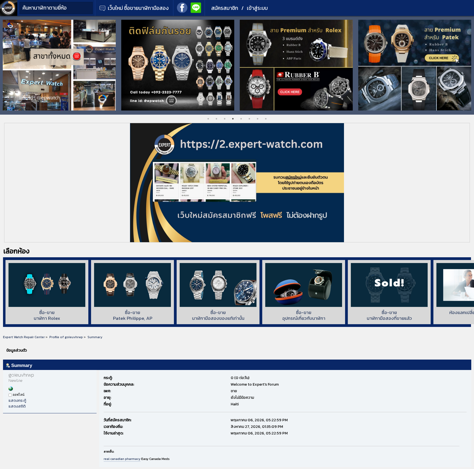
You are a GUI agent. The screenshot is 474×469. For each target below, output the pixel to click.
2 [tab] (216, 119)
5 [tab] (241, 119)
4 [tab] (233, 119)
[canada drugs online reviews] (11, 389)
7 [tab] (257, 119)
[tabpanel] (59, 65)
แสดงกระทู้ (17, 400)
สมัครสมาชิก (224, 8)
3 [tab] (224, 119)
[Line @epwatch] (196, 7)
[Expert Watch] (8, 15)
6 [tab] (249, 119)
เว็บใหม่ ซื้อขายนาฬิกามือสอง (138, 8)
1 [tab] (208, 119)
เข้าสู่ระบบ (257, 8)
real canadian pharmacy (122, 458)
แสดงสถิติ (17, 406)
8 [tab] (266, 119)
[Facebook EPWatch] (182, 7)
